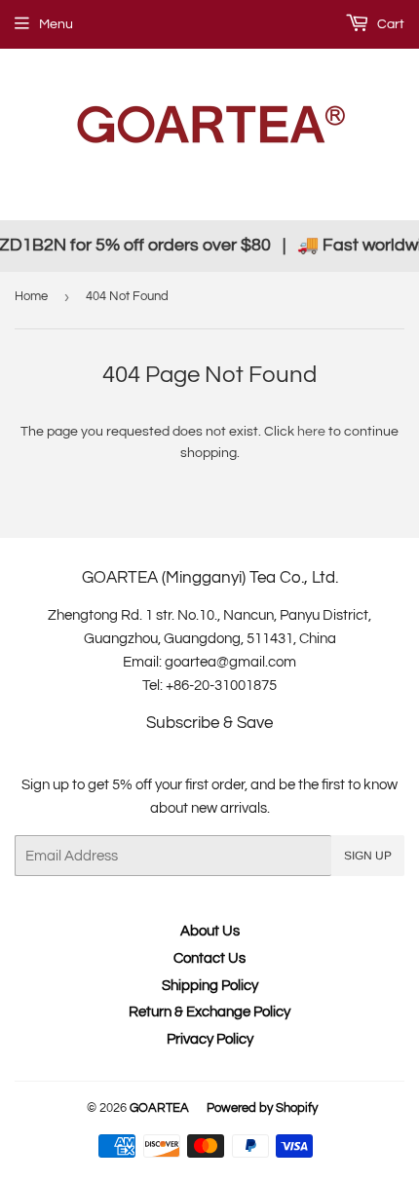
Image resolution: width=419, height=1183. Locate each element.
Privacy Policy (210, 1039)
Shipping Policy (210, 985)
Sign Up (368, 855)
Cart (389, 24)
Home (31, 296)
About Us (210, 931)
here (311, 432)
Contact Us (209, 958)
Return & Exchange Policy (209, 1012)
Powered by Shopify (262, 1108)
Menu (56, 24)
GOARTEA (159, 1108)
